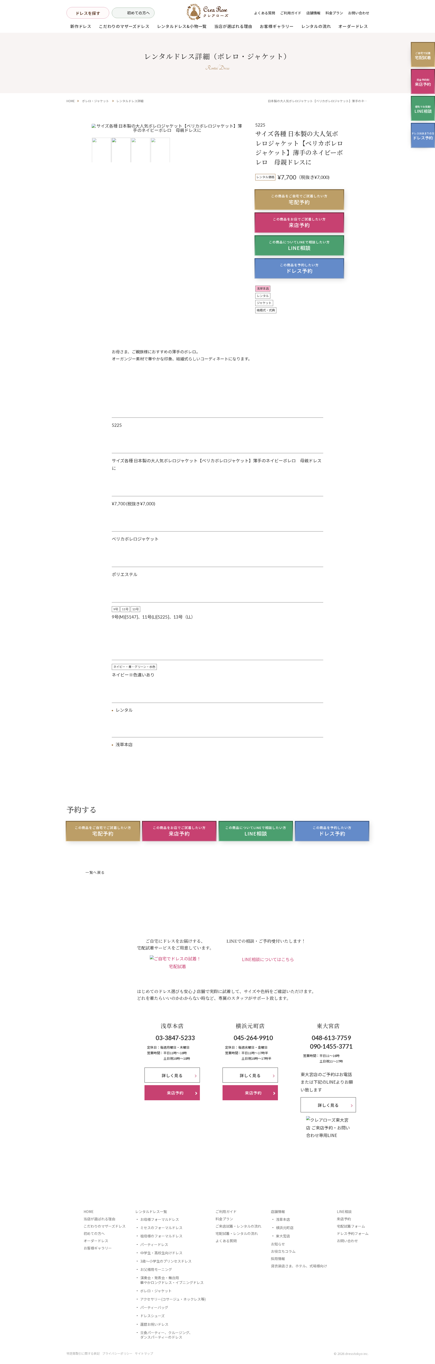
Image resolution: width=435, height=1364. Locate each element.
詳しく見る (172, 1075)
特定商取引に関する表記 (83, 1353)
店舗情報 (313, 12)
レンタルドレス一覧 (151, 1211)
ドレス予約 (299, 268)
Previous (97, 142)
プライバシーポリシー (117, 1353)
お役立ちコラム (283, 1251)
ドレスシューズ (152, 1315)
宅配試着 (177, 966)
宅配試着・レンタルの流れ (236, 1233)
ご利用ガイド (290, 12)
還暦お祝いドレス (154, 1324)
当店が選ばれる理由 (233, 26)
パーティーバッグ (154, 1307)
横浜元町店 (285, 1227)
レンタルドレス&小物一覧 (182, 26)
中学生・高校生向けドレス (161, 1253)
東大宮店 (283, 1236)
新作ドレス (80, 26)
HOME (70, 101)
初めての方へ (138, 12)
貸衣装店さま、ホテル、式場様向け (299, 1265)
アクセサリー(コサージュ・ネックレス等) (173, 1299)
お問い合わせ (358, 12)
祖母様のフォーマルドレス (161, 1236)
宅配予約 (299, 199)
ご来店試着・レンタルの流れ (238, 1226)
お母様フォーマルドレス (159, 1219)
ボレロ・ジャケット (95, 101)
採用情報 (278, 1258)
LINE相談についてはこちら (268, 959)
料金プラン (334, 12)
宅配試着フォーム (351, 1226)
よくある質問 (264, 12)
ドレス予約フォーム (353, 1233)
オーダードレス (96, 1240)
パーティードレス (154, 1244)
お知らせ (278, 1243)
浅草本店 (283, 1219)
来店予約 (299, 223)
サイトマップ (144, 1353)
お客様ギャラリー (277, 26)
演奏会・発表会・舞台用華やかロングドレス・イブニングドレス (172, 1279)
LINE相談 (299, 245)
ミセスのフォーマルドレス (161, 1227)
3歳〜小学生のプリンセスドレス (166, 1261)
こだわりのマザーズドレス (124, 26)
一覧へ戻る (95, 872)
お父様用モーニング (156, 1269)
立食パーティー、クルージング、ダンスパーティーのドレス (166, 1334)
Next (237, 142)
